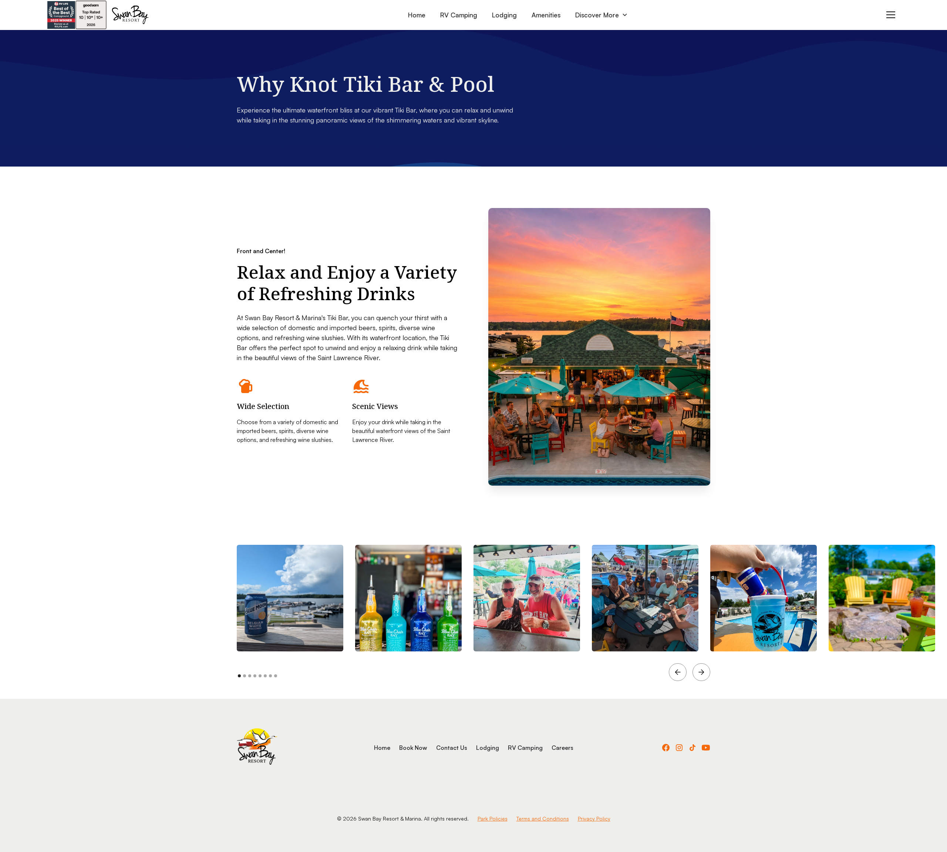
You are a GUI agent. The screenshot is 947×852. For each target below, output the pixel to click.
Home (416, 15)
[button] (601, 15)
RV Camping (458, 15)
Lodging (504, 15)
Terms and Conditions (542, 818)
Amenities (546, 15)
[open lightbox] (290, 598)
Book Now (413, 747)
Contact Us (451, 747)
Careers (562, 747)
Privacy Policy (594, 818)
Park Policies (493, 818)
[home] (130, 14)
